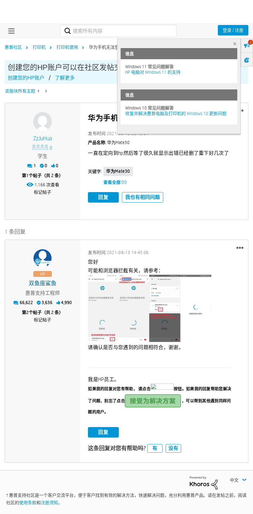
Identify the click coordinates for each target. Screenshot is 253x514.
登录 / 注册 (233, 30)
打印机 (39, 47)
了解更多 (65, 77)
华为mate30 (118, 171)
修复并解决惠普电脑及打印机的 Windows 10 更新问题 (175, 113)
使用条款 (27, 502)
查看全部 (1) (114, 182)
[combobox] (118, 31)
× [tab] (234, 43)
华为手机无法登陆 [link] (106, 47)
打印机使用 (67, 47)
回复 (103, 197)
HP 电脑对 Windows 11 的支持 (152, 72)
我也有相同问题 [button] (142, 197)
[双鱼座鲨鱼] (42, 258)
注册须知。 (51, 502)
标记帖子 (42, 192)
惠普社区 (13, 47)
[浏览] (10, 31)
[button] (239, 248)
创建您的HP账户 (26, 77)
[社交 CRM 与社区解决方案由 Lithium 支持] (204, 482)
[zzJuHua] (42, 121)
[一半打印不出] (45, 91)
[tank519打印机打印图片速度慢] (39, 91)
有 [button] (154, 448)
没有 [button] (173, 448)
